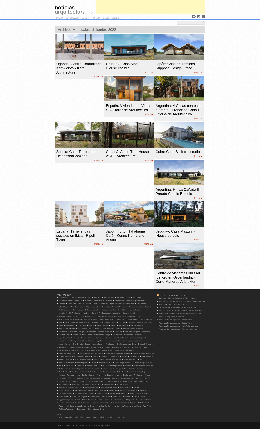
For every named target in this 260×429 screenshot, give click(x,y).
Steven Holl (106, 396)
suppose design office (66, 399)
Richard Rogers (122, 384)
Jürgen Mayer (85, 353)
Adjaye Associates (123, 297)
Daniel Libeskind (102, 325)
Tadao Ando (81, 399)
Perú (98, 375)
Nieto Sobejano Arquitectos (144, 365)
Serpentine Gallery (65, 393)
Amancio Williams (84, 303)
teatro (119, 399)
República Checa (89, 384)
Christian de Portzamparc (80, 322)
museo (89, 365)
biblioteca (86, 313)
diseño (90, 328)
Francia (61, 340)
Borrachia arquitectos (82, 319)
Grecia (87, 344)
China (67, 322)
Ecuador (126, 328)
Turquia (94, 402)
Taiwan (99, 399)
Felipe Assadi (81, 337)
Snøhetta (145, 393)
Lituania (95, 356)
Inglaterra (125, 347)
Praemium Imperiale (110, 378)
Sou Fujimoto (83, 396)
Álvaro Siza (72, 303)
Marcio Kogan (86, 359)
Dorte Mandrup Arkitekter (104, 328)
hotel (87, 347)
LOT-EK (124, 356)
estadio (75, 334)
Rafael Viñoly (105, 381)
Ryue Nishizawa (126, 387)
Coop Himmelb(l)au (144, 322)
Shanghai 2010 (101, 393)
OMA (89, 371)
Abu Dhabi (97, 297)
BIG (138, 316)
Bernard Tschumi (136, 310)
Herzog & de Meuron (145, 344)
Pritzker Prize (63, 381)
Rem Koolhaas (64, 384)
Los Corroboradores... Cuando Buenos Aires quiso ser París (181, 310)
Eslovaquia (118, 331)
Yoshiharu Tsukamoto (66, 409)
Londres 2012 (114, 356)
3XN (89, 297)
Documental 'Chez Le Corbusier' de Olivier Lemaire (177, 298)
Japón (93, 350)
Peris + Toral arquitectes (85, 375)
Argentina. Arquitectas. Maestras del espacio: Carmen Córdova (182, 301)
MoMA (61, 365)
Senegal (143, 390)
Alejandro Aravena (139, 300)
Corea (61, 325)
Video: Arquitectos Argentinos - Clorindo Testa (175, 319)
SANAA (136, 387)
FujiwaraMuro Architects (116, 340)
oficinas (140, 368)
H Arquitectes (109, 344)
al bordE (109, 300)
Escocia (101, 331)
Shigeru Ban (114, 393)
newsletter (110, 417)
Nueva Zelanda (129, 368)
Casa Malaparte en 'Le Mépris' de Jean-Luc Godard (177, 307)
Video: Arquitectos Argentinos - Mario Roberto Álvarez (178, 326)
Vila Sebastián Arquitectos (76, 406)
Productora (75, 381)
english (116, 17)
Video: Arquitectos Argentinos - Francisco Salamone (178, 329)
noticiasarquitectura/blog (175, 295)
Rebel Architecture (130, 381)
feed (124, 417)
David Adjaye (123, 325)
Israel (81, 350)
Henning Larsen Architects (126, 344)
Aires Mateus (99, 300)
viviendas (116, 406)
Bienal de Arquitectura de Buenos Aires (106, 313)
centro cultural (146, 319)
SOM (74, 396)
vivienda (91, 406)
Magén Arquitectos (65, 359)
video (148, 402)
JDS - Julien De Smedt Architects (110, 350)
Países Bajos (141, 371)
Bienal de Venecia (129, 313)
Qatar (83, 381)
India (108, 347)
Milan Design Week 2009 (124, 362)
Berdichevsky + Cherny (118, 310)
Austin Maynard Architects (116, 307)
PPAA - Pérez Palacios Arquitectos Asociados (83, 378)
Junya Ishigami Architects (68, 353)
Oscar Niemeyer (128, 371)
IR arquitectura (136, 347)
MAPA (77, 359)
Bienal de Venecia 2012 (86, 316)
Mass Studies (99, 359)
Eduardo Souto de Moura (68, 331)
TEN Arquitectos (129, 399)
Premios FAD (146, 378)
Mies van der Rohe (105, 362)
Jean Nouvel (129, 350)
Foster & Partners (119, 337)
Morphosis (81, 365)
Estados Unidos (86, 334)
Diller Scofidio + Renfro (67, 328)
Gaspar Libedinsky (135, 340)
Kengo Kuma (110, 353)
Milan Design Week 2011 (144, 362)
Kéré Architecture (123, 353)
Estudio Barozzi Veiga (102, 334)
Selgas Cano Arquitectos (97, 390)
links (76, 417)
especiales (72, 17)
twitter (118, 417)
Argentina (74, 307)
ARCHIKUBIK (63, 307)
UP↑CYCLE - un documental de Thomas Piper (175, 304)
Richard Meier (109, 384)
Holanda (62, 347)
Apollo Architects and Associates (122, 303)
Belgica (88, 310)
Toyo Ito (86, 402)
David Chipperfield (137, 325)
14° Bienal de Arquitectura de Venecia (72, 297)
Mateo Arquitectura (131, 359)
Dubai (118, 328)
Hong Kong (71, 347)
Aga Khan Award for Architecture (70, 300)
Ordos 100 (116, 371)
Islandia (73, 350)
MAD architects (147, 356)
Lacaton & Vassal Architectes (143, 353)
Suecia (136, 396)
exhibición (138, 334)
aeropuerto (137, 297)
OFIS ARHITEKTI (65, 371)
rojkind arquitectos (91, 387)
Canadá (117, 319)
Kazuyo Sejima (97, 353)
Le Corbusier (78, 356)
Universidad (103, 402)
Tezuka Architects (144, 399)
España (137, 331)
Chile (60, 322)
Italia (86, 350)
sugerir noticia (91, 17)
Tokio (78, 402)
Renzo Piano (76, 384)
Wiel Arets (147, 406)
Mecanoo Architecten (66, 362)
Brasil (95, 319)
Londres (104, 356)
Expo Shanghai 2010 (66, 337)
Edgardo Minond (137, 328)
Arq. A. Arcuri (95, 425)
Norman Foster (106, 368)
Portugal (62, 378)
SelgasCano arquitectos (128, 390)
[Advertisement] (150, 7)
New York (128, 365)
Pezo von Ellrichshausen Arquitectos (128, 375)
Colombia (122, 322)
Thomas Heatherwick (66, 402)
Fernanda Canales (95, 337)
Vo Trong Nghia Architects (131, 406)
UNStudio (113, 402)
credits (107, 425)
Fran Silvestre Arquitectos (137, 337)
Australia (132, 307)
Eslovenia (128, 331)
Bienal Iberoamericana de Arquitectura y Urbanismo (116, 316)
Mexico (93, 362)
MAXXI (142, 359)
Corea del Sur (70, 325)
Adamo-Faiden (109, 297)
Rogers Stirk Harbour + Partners (70, 387)
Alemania (62, 303)
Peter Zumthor (107, 375)
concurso (131, 322)
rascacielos (116, 381)
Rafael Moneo (93, 381)
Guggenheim (97, 344)
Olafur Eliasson (79, 371)
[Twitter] (194, 16)
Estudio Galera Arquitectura (123, 334)
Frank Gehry (71, 340)
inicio (59, 17)
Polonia (147, 375)
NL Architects (63, 368)
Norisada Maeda (93, 368)
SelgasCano (113, 390)
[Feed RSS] (203, 16)
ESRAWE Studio (64, 334)
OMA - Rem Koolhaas (102, 371)
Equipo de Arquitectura (87, 331)
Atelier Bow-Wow (98, 307)
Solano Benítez (64, 396)
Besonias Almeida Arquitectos (69, 313)
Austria (140, 307)
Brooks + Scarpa (105, 319)
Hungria (94, 347)
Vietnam (61, 406)
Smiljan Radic (135, 393)
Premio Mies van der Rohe (129, 378)
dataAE (113, 325)
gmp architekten (64, 344)
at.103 (87, 307)
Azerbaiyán (149, 307)
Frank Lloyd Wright (85, 340)
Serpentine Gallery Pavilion (84, 393)
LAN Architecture (65, 356)
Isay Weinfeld (63, 350)
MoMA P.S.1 (70, 365)
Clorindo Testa (97, 322)
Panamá (62, 375)
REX (100, 384)
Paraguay (70, 375)
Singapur (124, 393)
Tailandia (91, 399)
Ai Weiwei (88, 300)
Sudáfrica (127, 396)
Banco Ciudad (78, 310)
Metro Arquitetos (82, 362)
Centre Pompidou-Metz (130, 319)
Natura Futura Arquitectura (112, 365)
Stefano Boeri (95, 396)
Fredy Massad (100, 340)
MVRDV (97, 365)
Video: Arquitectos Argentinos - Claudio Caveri (175, 323)
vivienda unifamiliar (103, 406)
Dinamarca (82, 328)
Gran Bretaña (78, 344)
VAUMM (141, 402)
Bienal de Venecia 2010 (67, 316)
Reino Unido (143, 381)
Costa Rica (82, 325)
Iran (145, 347)
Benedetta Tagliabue (100, 310)
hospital (80, 347)
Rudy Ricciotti (106, 387)
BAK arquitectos (64, 310)
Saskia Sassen (80, 390)
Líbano (87, 356)
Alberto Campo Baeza (123, 300)
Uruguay (133, 402)
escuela (109, 331)
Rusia (115, 387)
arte (81, 307)
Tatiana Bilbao (109, 399)
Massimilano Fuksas (113, 359)
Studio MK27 (117, 396)
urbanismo (123, 402)
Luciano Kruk (134, 356)
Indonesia (115, 347)
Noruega (118, 368)
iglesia (101, 347)
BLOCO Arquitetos (65, 319)
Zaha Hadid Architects (96, 409)
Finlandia (107, 337)
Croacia (91, 325)
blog (106, 17)
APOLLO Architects (100, 303)
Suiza (143, 396)
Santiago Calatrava (65, 390)
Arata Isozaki (141, 303)
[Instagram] (198, 16)
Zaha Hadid (81, 409)
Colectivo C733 (110, 322)
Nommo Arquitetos (77, 368)
